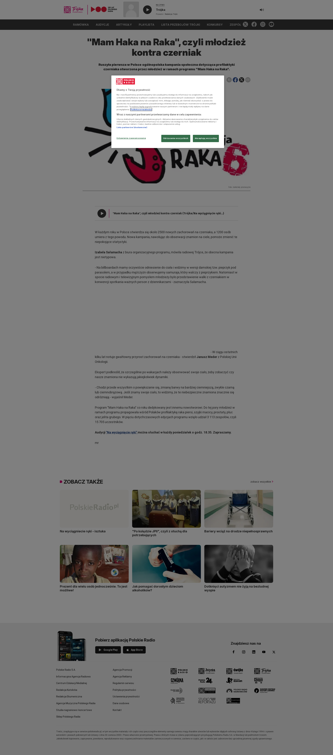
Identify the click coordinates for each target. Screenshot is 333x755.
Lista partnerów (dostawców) (132, 127)
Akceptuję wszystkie (206, 138)
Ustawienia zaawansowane (131, 138)
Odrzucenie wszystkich (175, 138)
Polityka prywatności (141, 109)
